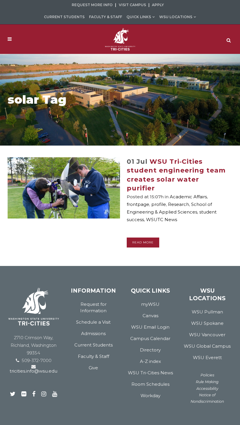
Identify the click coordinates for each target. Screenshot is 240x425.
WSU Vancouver (207, 334)
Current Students (64, 17)
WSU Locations (175, 17)
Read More (143, 242)
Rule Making (207, 382)
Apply (158, 5)
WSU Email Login (150, 327)
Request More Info (92, 5)
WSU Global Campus (207, 346)
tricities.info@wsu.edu (33, 371)
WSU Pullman (207, 312)
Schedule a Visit (93, 322)
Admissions (93, 333)
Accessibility (207, 388)
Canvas (150, 315)
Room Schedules (150, 384)
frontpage (138, 204)
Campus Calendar (150, 338)
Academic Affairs (188, 196)
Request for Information (93, 307)
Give (93, 368)
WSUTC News (161, 219)
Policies (207, 375)
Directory (150, 350)
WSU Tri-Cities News (150, 372)
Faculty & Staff (105, 17)
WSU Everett (207, 357)
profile (158, 204)
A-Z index (150, 361)
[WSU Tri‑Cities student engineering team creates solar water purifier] (64, 188)
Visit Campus (132, 5)
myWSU (150, 304)
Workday (150, 395)
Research (178, 204)
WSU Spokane (207, 323)
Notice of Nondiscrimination (207, 398)
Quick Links (138, 17)
